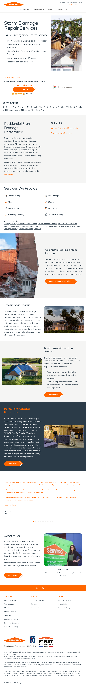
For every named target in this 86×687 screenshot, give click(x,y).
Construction (9, 615)
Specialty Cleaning (11, 623)
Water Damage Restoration (65, 128)
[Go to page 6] (45, 521)
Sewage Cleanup (11, 224)
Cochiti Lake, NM (14, 110)
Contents (37, 229)
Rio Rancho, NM (9, 107)
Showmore (8, 175)
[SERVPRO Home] (13, 4)
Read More (12, 575)
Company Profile (37, 600)
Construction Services (61, 133)
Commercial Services (12, 619)
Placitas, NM (28, 110)
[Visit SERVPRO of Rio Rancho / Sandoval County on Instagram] (43, 588)
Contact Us (62, 9)
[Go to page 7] (48, 521)
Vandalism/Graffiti (26, 229)
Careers (34, 604)
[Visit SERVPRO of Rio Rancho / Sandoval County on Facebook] (49, 588)
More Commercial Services (60, 281)
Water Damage (10, 600)
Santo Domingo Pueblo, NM (56, 107)
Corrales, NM (23, 107)
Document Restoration (44, 226)
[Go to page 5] (43, 521)
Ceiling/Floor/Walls (27, 226)
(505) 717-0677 (74, 4)
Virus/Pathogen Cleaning (47, 224)
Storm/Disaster (10, 612)
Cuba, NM (40, 110)
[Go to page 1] (33, 521)
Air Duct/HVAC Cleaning (67, 224)
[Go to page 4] (40, 521)
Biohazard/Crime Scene (27, 224)
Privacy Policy (63, 604)
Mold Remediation (11, 608)
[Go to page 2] (36, 521)
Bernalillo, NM (36, 107)
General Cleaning (11, 627)
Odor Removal (70, 226)
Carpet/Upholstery (11, 226)
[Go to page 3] (38, 521)
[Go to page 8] (50, 521)
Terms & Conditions (65, 600)
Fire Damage (9, 604)
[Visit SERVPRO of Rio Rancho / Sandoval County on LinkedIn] (37, 588)
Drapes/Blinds (58, 226)
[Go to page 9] (52, 521)
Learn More (53, 394)
